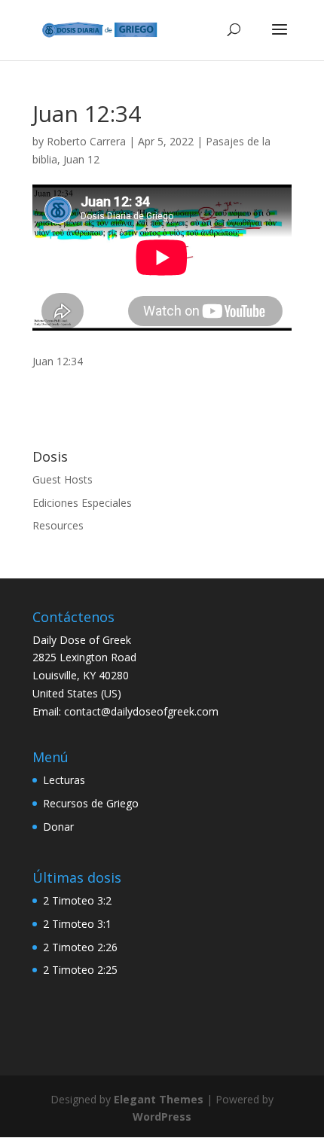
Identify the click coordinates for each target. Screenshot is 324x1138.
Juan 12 (81, 159)
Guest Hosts (62, 479)
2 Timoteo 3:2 (77, 900)
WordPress (162, 1116)
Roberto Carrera (86, 141)
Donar (58, 826)
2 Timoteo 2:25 (80, 970)
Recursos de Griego (91, 803)
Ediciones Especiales (82, 503)
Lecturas (64, 780)
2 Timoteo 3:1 (77, 924)
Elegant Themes (158, 1099)
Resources (58, 525)
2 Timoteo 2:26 (80, 947)
